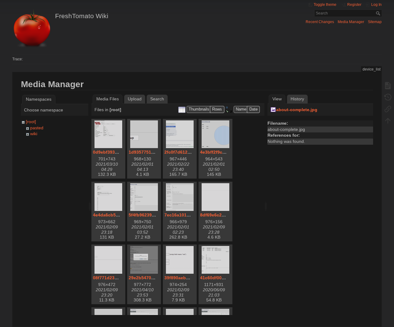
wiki (33, 133)
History (297, 98)
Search (379, 13)
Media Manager (351, 22)
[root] (31, 121)
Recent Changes (320, 22)
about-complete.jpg (296, 109)
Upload (135, 98)
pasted (36, 127)
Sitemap (375, 22)
